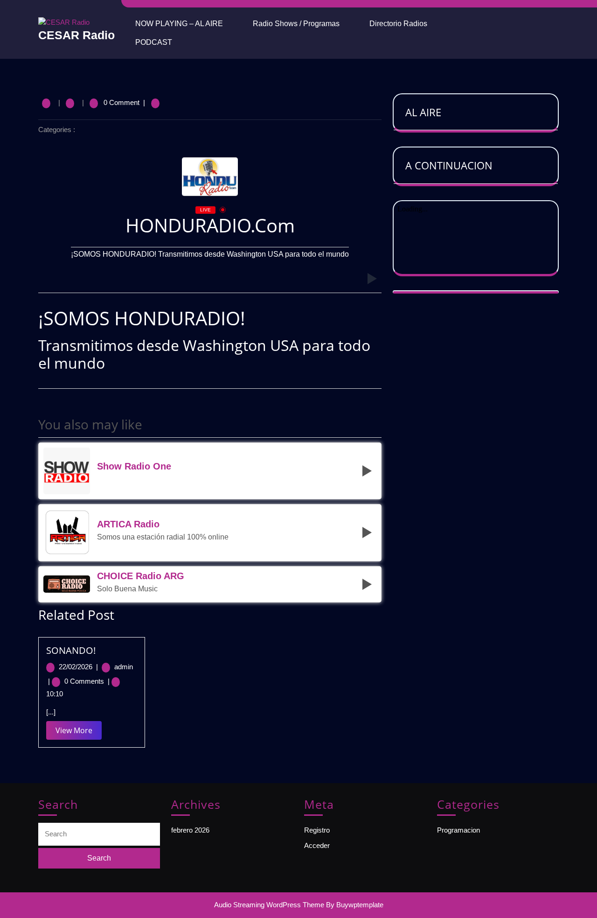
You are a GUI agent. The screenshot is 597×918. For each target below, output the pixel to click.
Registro (317, 830)
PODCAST (153, 42)
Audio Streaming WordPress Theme (269, 905)
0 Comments (87, 681)
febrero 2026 (190, 830)
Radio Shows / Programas (296, 24)
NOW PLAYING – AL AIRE (179, 24)
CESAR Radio (76, 35)
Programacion (458, 830)
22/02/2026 (79, 667)
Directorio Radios (398, 24)
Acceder (317, 845)
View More (79, 732)
